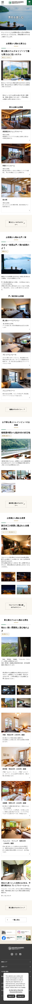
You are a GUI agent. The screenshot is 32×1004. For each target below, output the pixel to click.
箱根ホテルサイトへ (16, 409)
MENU (2, 3)
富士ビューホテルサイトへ (16, 223)
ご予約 (29, 4)
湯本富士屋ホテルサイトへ (16, 504)
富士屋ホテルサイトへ (16, 907)
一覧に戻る (16, 920)
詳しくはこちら (5, 895)
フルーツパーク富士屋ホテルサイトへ (16, 606)
